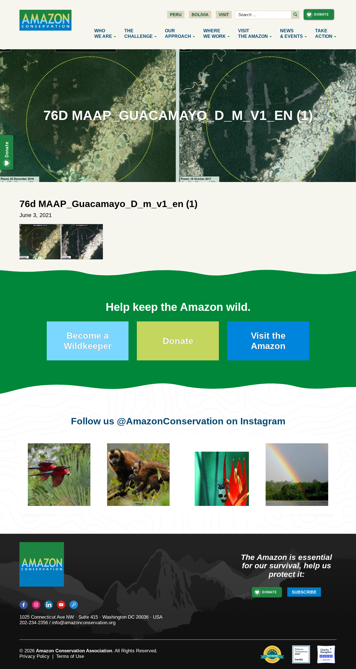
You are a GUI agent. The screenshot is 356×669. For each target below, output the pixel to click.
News (291, 33)
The (138, 33)
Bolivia (200, 14)
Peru (176, 14)
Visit (224, 14)
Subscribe (304, 592)
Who (103, 33)
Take (323, 33)
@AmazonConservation (170, 421)
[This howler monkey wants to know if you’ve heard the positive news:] (305, 483)
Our (178, 33)
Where (214, 33)
